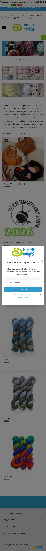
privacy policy (24, 297)
